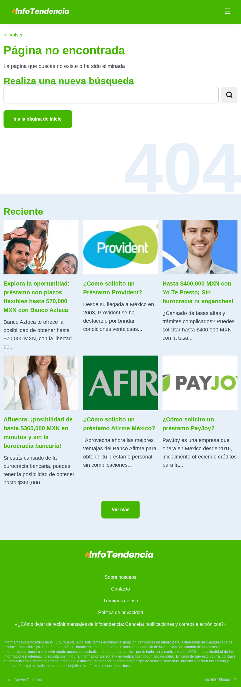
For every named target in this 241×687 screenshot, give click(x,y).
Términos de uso (120, 600)
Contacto (120, 588)
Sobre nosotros (120, 577)
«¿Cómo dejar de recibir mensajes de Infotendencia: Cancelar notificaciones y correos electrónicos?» (120, 624)
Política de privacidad (120, 612)
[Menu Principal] (227, 12)
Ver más (121, 509)
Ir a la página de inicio (38, 118)
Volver (15, 34)
